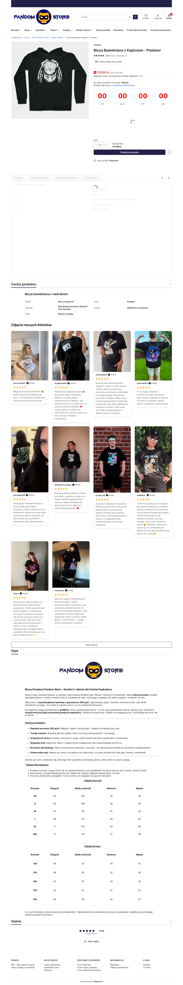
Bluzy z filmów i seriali (40, 38)
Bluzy (27, 38)
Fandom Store (16, 38)
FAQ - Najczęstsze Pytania (23, 965)
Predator (97, 44)
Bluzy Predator (57, 38)
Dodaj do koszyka (129, 152)
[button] (135, 17)
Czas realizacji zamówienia (89, 970)
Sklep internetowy (90, 981)
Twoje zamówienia (52, 965)
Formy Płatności (84, 965)
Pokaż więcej (91, 645)
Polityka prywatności (119, 967)
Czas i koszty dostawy (87, 967)
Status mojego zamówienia (23, 967)
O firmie (146, 967)
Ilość (96, 140)
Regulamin (114, 965)
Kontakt (146, 965)
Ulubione (48, 970)
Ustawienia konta (51, 967)
